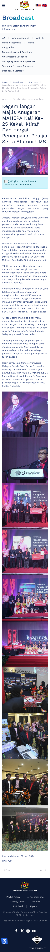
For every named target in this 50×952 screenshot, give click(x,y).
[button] (3, 5)
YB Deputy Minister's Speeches (18, 61)
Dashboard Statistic (13, 70)
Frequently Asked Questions (17, 52)
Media (31, 42)
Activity (40, 38)
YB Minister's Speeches (14, 56)
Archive (36, 901)
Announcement (20, 38)
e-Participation (35, 897)
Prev (7, 870)
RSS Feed (18, 906)
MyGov (33, 906)
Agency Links (17, 901)
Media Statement (11, 42)
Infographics (9, 47)
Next (42, 870)
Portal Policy (13, 897)
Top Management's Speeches (17, 66)
